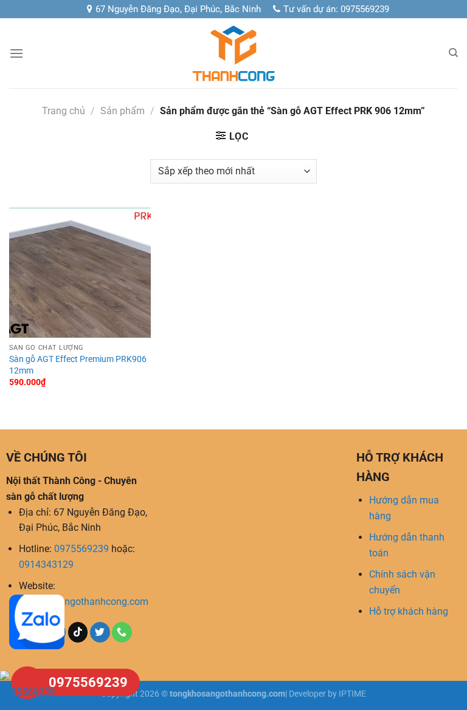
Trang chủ (63, 111)
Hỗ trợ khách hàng (408, 611)
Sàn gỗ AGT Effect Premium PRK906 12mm (78, 365)
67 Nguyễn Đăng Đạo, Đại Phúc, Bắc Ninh (178, 9)
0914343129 (46, 564)
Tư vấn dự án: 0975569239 (336, 9)
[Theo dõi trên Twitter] (100, 632)
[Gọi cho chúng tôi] (122, 632)
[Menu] (16, 53)
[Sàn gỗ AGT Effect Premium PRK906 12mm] (80, 273)
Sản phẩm (122, 111)
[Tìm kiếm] (453, 52)
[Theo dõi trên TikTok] (78, 632)
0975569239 (81, 549)
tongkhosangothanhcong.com (83, 601)
